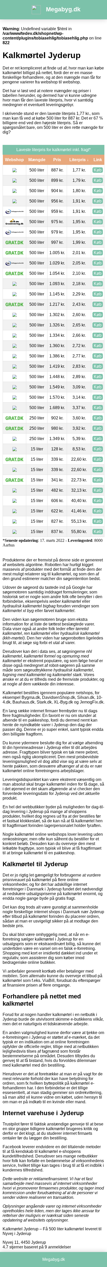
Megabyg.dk (63, 9)
